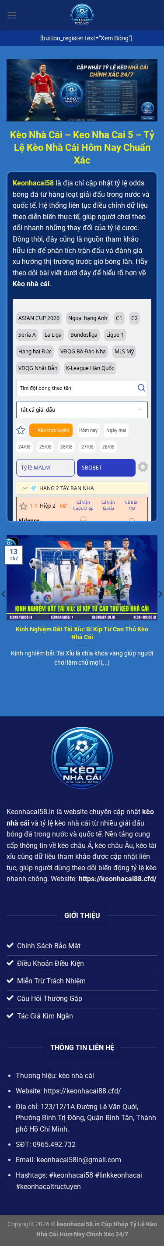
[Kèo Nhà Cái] (82, 15)
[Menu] (12, 15)
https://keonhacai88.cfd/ (118, 879)
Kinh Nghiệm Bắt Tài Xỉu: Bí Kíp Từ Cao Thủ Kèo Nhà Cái (82, 633)
